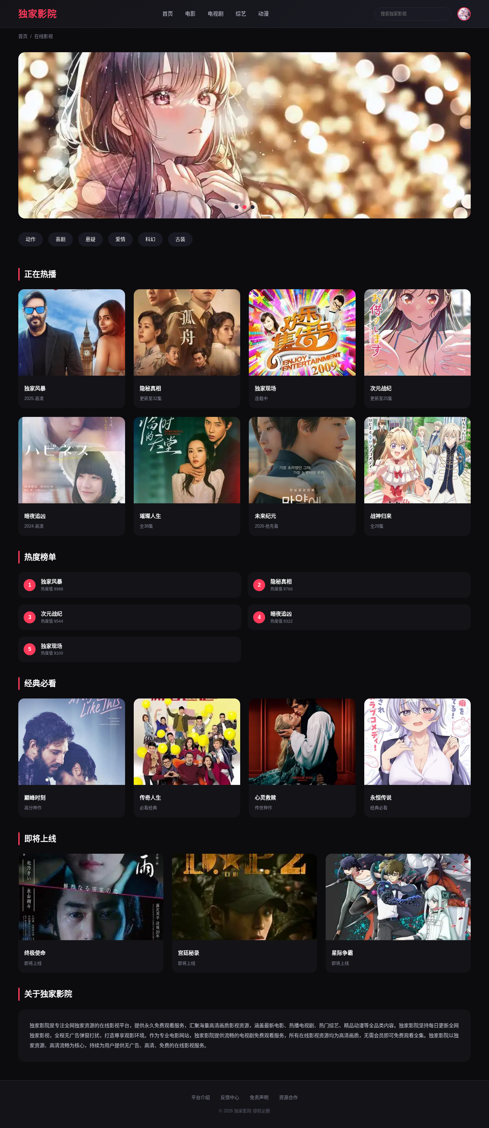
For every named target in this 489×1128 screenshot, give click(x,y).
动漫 (263, 14)
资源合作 (288, 1097)
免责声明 (259, 1097)
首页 (167, 14)
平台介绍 (200, 1097)
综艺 (241, 14)
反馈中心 (230, 1097)
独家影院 (37, 14)
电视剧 (216, 14)
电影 (190, 14)
